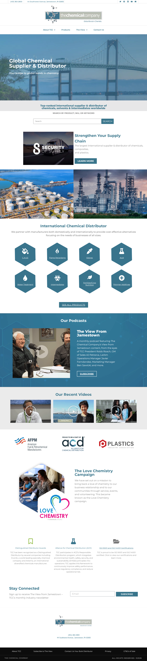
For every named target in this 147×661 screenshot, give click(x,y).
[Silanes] (89, 251)
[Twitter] (120, 1)
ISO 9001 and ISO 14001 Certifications (116, 548)
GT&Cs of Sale (129, 651)
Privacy (108, 651)
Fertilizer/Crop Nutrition (89, 284)
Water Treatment (25, 284)
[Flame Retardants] (57, 251)
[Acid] (122, 251)
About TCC (48, 30)
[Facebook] (124, 1)
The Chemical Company (16, 658)
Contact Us (99, 30)
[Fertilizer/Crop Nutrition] (90, 277)
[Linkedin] (128, 1)
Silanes (89, 258)
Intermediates (57, 284)
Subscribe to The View (43, 651)
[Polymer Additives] (122, 278)
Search (107, 121)
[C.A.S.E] (25, 251)
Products (65, 30)
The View (80, 30)
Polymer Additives (121, 284)
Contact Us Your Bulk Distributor (79, 651)
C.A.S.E (25, 258)
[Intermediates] (57, 278)
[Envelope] (135, 1)
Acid (122, 258)
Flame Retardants (57, 258)
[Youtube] (131, 1)
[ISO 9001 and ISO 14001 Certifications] (116, 541)
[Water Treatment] (25, 278)
